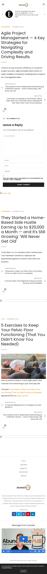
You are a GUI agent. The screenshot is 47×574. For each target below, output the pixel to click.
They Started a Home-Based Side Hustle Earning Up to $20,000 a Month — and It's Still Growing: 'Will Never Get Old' (23, 229)
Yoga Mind (23, 465)
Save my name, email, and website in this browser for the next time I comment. (23, 179)
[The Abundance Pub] (23, 4)
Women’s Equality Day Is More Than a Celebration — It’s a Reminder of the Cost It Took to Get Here (26, 14)
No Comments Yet (13, 118)
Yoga (3, 319)
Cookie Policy (7, 568)
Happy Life (23, 468)
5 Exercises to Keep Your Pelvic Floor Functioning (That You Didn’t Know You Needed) (23, 334)
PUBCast (23, 476)
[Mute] (35, 551)
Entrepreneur (5, 27)
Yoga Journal (22, 395)
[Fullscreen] (43, 551)
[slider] (21, 551)
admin (5, 62)
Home (23, 461)
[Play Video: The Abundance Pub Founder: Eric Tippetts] (23, 539)
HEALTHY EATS (23, 472)
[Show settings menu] (39, 551)
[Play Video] (4, 551)
